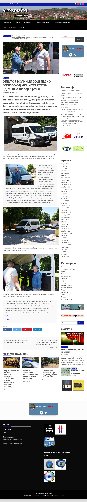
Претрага (64, 36)
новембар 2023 (66, 229)
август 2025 (65, 192)
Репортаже (64, 292)
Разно (63, 290)
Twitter (80, 4)
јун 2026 (64, 168)
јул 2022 (64, 249)
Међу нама (27, 23)
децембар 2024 (66, 210)
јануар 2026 (65, 180)
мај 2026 (64, 171)
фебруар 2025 (66, 205)
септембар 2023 (66, 233)
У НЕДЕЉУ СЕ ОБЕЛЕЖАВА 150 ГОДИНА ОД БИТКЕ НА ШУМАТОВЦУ (49, 374)
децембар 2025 (66, 182)
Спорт (63, 295)
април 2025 (65, 201)
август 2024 (65, 219)
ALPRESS (9, 319)
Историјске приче (66, 276)
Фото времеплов (9, 27)
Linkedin (37, 330)
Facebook (75, 4)
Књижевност (65, 278)
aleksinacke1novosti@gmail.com (12, 443)
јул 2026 (64, 166)
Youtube (78, 4)
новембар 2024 (66, 212)
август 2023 (65, 235)
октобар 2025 (65, 187)
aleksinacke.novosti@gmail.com (12, 439)
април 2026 (65, 173)
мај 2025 (64, 198)
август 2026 (65, 164)
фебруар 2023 (66, 240)
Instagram (83, 4)
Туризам (63, 297)
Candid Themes (59, 496)
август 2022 (65, 247)
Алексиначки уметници (43, 23)
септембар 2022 (66, 245)
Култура (63, 283)
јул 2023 (64, 238)
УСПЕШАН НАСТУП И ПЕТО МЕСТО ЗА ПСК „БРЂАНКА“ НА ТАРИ (71, 93)
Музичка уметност (66, 288)
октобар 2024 (65, 215)
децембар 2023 (66, 226)
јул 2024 (64, 222)
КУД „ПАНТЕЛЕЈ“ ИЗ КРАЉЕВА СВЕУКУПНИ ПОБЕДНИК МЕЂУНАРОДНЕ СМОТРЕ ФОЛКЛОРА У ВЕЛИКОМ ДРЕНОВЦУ (11, 379)
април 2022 (65, 256)
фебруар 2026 (66, 178)
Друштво (6, 78)
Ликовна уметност (67, 285)
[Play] (70, 55)
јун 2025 (64, 196)
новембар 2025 (66, 185)
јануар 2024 (65, 224)
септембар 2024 (66, 217)
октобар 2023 (65, 231)
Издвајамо (66, 329)
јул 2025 (64, 194)
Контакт (22, 27)
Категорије (7, 23)
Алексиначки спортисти (62, 23)
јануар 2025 (65, 208)
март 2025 (64, 203)
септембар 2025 (66, 189)
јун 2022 (64, 252)
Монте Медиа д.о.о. (29, 496)
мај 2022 (64, 254)
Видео (18, 23)
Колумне (64, 281)
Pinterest (28, 330)
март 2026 (64, 175)
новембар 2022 (66, 242)
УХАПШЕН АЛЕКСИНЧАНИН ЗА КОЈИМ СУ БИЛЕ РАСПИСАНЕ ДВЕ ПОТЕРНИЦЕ (30, 375)
